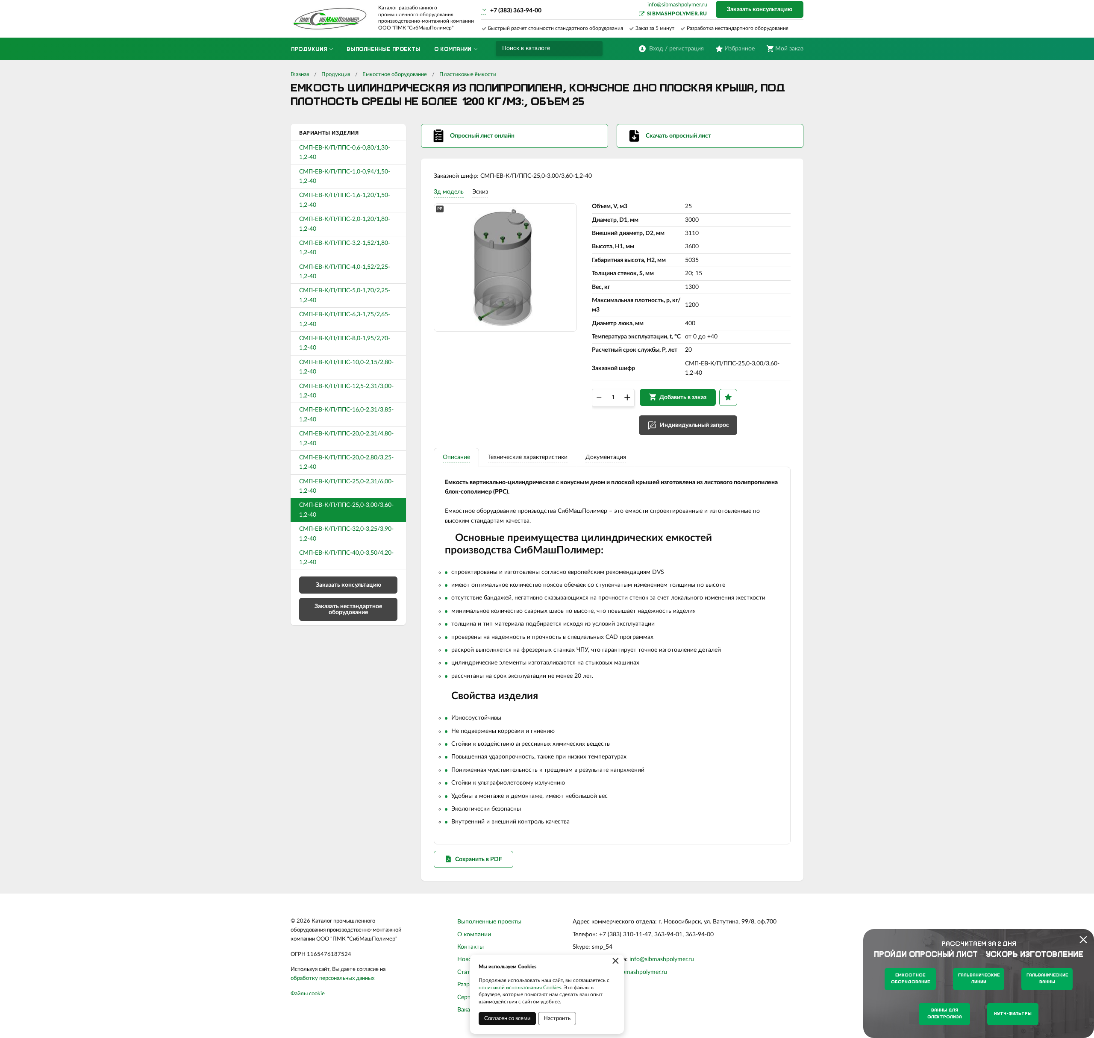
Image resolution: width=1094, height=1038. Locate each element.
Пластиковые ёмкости (467, 74)
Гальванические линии (979, 979)
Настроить (557, 1018)
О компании (474, 935)
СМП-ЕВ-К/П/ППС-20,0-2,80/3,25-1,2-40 (346, 462)
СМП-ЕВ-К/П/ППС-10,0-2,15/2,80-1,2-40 (346, 367)
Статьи (466, 972)
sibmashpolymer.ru (677, 13)
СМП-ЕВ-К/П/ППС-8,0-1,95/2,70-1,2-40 (344, 343)
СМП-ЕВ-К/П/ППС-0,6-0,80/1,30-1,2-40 (344, 152)
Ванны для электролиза (944, 1014)
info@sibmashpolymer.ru (677, 5)
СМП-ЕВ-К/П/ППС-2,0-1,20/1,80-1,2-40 (344, 224)
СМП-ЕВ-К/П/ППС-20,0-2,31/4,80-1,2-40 (346, 438)
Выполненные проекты (489, 922)
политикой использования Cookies (520, 987)
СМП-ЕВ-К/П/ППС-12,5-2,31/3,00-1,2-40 (346, 391)
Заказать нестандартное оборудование (348, 609)
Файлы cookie (308, 994)
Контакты (470, 947)
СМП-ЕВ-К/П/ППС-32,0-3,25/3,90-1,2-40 (346, 533)
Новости (469, 959)
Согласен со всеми (507, 1018)
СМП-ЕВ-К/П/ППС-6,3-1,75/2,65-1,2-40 (344, 319)
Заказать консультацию (759, 9)
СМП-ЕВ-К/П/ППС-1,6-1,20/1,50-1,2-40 (344, 200)
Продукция (335, 74)
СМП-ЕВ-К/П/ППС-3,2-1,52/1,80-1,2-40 (344, 248)
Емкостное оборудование (394, 74)
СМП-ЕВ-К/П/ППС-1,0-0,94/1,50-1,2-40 (344, 176)
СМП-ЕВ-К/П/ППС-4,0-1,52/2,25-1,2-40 (344, 271)
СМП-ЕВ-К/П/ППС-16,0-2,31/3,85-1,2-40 (346, 414)
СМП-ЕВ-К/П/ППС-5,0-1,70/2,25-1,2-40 (344, 295)
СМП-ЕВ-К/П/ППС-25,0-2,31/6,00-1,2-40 (346, 486)
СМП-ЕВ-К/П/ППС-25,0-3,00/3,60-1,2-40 (346, 510)
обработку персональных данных (332, 978)
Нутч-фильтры (1013, 1014)
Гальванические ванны (1047, 979)
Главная (300, 74)
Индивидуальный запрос (694, 425)
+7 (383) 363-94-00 (515, 11)
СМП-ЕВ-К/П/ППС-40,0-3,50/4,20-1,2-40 (346, 557)
